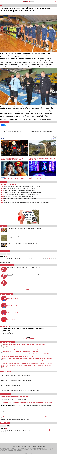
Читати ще (28, 289)
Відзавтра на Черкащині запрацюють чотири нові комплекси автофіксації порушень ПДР (22, 349)
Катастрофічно (6, 330)
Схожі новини (5, 371)
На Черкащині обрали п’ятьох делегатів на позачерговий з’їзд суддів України (19, 351)
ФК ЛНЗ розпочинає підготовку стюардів (10, 385)
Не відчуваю (6, 335)
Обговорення (5, 394)
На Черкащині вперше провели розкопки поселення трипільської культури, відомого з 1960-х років (24, 344)
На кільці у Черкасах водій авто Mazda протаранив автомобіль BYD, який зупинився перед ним (27, 202)
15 (29, 258)
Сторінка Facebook (12, 298)
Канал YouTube (11, 319)
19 (37, 258)
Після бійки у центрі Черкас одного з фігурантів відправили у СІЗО (17, 356)
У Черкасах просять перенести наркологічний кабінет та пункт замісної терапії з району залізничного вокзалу (27, 363)
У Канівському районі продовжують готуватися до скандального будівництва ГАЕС (41, 132)
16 (31, 258)
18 (35, 258)
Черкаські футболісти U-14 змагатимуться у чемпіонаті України (19, 188)
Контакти (33, 446)
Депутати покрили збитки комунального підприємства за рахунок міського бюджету (13, 132)
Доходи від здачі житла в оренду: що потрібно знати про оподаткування (24, 274)
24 (47, 258)
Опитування (5, 326)
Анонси (3, 226)
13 (25, 258)
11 (21, 258)
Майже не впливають (8, 333)
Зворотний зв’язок (25, 446)
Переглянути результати (28, 338)
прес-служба (48, 60)
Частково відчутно (7, 332)
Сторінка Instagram (12, 312)
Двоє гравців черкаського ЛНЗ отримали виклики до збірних (15, 375)
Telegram (48, 119)
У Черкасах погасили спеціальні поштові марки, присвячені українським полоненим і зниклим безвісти (28, 200)
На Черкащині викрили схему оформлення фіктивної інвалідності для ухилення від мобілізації (23, 360)
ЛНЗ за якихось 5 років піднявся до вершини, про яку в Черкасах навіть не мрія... (20, 390)
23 (45, 258)
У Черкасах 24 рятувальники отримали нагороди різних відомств (19, 190)
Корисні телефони (15, 446)
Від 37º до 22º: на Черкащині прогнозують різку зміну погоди (15, 346)
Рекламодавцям (41, 446)
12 (23, 258)
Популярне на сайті (7, 342)
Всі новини (28, 207)
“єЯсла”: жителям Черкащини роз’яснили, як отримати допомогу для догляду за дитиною (28, 280)
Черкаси (4, 2)
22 (43, 258)
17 (33, 258)
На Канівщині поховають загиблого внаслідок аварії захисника (20, 198)
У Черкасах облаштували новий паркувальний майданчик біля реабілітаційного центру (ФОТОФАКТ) (25, 353)
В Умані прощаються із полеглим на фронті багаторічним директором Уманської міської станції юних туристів (27, 358)
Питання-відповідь (7, 265)
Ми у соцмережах (6, 294)
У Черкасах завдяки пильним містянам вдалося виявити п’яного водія (21, 194)
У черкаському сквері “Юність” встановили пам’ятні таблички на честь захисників (23, 192)
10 (19, 258)
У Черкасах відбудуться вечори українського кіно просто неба (23, 243)
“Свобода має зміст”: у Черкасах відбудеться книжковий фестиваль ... (25, 228)
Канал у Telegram (12, 305)
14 (27, 258)
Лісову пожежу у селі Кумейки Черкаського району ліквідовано (19, 196)
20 (39, 258)
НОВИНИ (3, 182)
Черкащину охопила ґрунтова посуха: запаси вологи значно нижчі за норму (22, 186)
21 (41, 258)
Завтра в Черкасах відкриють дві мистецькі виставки (20, 236)
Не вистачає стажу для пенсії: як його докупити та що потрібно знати (23, 267)
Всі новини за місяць (5, 262)
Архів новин (5, 251)
